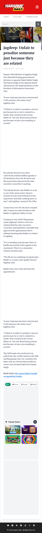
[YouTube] (8, 525)
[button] (36, 7)
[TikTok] (25, 525)
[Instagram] (12, 525)
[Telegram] (29, 525)
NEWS (6, 17)
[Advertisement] (21, 149)
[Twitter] (16, 525)
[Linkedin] (34, 525)
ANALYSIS (17, 17)
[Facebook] (21, 525)
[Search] (38, 24)
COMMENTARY (32, 17)
